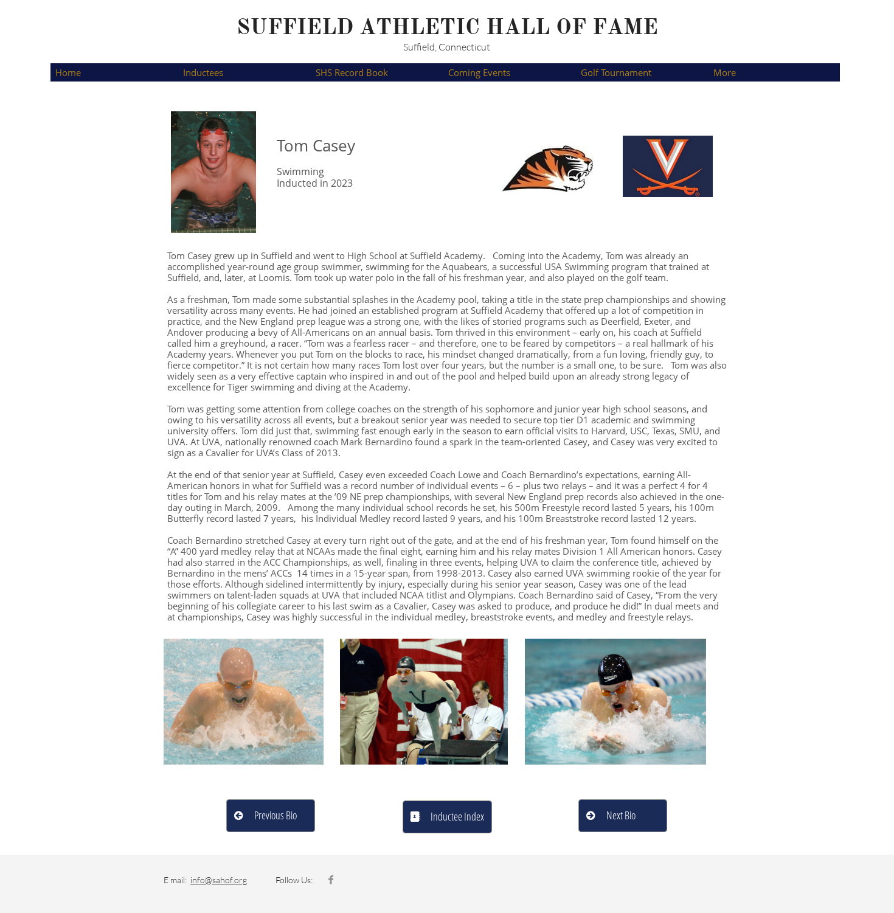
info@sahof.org (218, 880)
